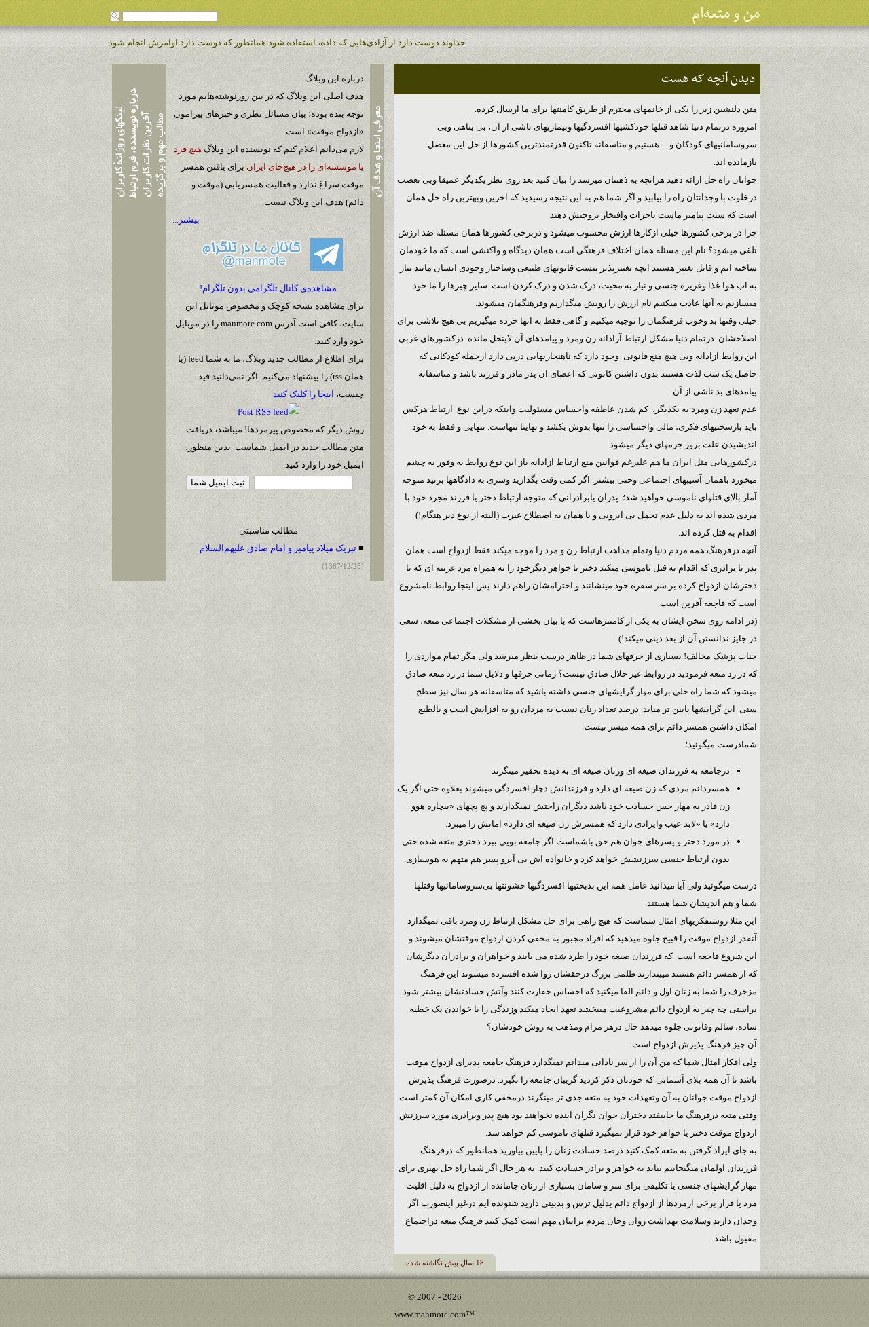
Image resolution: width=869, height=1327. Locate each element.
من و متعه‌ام (726, 14)
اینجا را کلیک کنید (303, 394)
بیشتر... (186, 219)
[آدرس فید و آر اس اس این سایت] (268, 412)
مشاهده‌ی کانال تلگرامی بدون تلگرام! (268, 288)
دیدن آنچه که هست (708, 79)
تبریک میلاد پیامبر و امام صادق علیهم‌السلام (278, 548)
